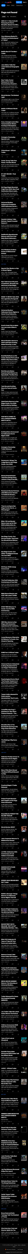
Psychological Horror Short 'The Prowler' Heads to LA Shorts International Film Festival (10, 681)
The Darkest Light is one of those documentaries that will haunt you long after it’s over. (10, 100)
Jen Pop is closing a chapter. (8, 1173)
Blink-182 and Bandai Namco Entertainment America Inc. (9, 527)
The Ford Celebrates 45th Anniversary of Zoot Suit (9, 581)
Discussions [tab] (13, 16)
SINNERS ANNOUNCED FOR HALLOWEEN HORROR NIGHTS (10, 1115)
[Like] (2, 32)
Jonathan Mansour (9, 747)
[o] (24, 23)
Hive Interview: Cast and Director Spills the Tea (9, 1229)
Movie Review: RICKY (8, 827)
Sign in (24, 2)
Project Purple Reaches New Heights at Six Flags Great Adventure (9, 800)
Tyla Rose (14, 779)
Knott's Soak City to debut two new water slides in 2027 (9, 327)
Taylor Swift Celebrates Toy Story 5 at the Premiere (10, 969)
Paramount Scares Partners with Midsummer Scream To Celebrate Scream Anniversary (10, 493)
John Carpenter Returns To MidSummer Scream (10, 839)
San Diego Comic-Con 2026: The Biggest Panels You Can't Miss (9, 553)
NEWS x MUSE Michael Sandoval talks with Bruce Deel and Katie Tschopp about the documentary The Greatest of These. (10, 1219)
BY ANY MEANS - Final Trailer (8, 175)
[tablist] (9, 16)
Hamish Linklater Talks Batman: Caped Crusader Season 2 (9, 221)
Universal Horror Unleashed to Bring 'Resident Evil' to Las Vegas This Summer (10, 665)
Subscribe (19, 2)
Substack (8, 1252)
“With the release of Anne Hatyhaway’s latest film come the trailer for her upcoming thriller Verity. (10, 1201)
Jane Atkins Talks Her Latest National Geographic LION (10, 66)
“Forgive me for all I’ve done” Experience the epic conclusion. (9, 655)
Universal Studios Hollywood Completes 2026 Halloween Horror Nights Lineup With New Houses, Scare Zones (9, 204)
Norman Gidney (9, 102)
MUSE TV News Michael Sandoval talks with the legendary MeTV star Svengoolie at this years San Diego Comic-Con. (10, 301)
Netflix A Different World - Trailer (9, 109)
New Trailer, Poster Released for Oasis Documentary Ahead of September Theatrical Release (8, 82)
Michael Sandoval (9, 45)
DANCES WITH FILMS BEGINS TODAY (8, 868)
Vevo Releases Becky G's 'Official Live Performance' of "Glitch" (9, 38)
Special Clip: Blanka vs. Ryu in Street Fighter (10, 269)
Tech (26, 5)
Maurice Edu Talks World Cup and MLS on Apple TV (9, 1099)
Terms (19, 1245)
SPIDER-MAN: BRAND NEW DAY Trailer (10, 881)
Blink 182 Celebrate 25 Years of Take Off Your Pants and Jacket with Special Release (8, 941)
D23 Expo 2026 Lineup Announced (8, 568)
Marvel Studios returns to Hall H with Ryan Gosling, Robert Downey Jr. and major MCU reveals (9, 342)
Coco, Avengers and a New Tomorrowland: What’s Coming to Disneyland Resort (10, 124)
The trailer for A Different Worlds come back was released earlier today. (10, 113)
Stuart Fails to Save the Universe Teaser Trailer (8, 1128)
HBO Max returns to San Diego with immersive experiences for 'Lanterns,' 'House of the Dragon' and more (9, 624)
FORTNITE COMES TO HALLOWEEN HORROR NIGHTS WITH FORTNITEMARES (8, 418)
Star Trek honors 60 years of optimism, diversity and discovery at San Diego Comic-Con (9, 283)
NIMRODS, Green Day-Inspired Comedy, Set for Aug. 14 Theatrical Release (10, 1142)
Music (12, 5)
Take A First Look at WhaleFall (7, 1039)
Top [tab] (8, 16)
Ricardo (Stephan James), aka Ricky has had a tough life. (9, 830)
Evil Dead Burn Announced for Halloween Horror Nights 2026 (10, 433)
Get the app (20, 1249)
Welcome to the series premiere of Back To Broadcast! (9, 27)
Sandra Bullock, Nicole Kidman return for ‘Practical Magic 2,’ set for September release (10, 790)
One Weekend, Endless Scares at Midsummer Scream (8, 251)
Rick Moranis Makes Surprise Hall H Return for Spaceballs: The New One (9, 373)
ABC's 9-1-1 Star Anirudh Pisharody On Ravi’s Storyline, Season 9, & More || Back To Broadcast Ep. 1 (10, 23)
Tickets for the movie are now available (9, 451)
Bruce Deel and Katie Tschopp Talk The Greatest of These (10, 1215)
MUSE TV (10, 30)
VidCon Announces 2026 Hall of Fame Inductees (9, 1026)
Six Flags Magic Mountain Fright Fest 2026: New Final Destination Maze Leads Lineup (10, 189)
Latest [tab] (3, 16)
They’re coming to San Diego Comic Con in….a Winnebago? (8, 508)
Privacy (15, 1245)
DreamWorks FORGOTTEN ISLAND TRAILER (9, 815)
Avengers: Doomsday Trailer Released (8, 448)
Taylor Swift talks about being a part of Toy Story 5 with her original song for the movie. (9, 972)
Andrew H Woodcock (10, 259)
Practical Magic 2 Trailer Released (9, 786)
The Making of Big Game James (9, 741)
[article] (14, 26)
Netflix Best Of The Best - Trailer (9, 52)
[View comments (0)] (7, 32)
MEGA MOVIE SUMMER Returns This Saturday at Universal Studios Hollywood (9, 983)
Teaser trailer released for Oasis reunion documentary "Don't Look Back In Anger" (9, 696)
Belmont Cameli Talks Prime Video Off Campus (9, 955)
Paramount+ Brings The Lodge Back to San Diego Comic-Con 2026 (9, 462)
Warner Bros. (4, 1119)
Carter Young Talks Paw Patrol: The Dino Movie (9, 161)
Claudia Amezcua (9, 131)
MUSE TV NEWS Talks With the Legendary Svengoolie (10, 298)
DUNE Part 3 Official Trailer (10, 652)
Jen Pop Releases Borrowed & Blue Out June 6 (10, 1170)
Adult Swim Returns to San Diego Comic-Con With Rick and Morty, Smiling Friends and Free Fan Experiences (10, 403)
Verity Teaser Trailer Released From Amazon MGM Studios (9, 1196)
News (8, 5)
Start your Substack (10, 1249)
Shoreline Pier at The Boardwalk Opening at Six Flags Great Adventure (9, 726)
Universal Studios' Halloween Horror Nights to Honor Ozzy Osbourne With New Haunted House (10, 312)
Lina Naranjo (8, 1188)
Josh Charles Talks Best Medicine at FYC (9, 1157)
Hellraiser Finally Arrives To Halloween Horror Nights (10, 757)
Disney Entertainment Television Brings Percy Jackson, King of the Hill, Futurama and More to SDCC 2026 (9, 477)
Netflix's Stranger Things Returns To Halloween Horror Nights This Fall (9, 895)
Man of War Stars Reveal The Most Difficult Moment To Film (10, 772)
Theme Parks (19, 5)
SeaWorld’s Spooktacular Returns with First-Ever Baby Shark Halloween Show (9, 236)
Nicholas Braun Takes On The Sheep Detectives (9, 1182)
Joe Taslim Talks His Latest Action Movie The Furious (10, 1012)
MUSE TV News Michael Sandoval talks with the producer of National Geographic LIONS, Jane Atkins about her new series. (10, 71)
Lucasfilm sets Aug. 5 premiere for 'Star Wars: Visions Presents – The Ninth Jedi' (8, 711)
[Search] (25, 16)
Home (3, 5)
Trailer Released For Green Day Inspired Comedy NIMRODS (9, 998)
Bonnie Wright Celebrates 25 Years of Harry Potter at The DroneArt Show (9, 911)
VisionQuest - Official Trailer (8, 151)
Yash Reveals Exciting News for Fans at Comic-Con (9, 388)
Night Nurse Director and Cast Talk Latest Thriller (9, 594)
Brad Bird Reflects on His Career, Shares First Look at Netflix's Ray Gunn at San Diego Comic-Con (10, 358)
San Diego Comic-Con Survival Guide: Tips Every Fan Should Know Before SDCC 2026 (9, 538)
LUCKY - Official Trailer (8, 1068)
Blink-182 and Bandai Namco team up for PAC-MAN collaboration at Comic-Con (9, 523)
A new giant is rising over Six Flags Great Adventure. (9, 805)
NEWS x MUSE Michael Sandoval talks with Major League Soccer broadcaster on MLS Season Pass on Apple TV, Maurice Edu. (10, 1103)
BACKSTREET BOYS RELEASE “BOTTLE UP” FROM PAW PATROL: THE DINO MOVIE (9, 926)
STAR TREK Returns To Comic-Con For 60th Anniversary (8, 608)
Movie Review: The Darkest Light (10, 96)
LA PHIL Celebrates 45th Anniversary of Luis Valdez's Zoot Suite (9, 853)
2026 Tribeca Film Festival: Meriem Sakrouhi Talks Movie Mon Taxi (10, 1081)
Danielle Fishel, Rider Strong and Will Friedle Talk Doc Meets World (10, 1053)
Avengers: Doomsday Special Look (8, 138)
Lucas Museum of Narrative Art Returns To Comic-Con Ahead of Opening (10, 639)
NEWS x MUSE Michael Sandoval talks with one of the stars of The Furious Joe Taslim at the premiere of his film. (10, 1016)
